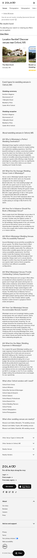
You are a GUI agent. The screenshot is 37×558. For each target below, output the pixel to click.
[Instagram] (13, 492)
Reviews (4, 509)
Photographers (14, 8)
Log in (4, 474)
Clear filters (4, 34)
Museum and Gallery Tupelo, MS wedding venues (17, 425)
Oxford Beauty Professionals (11, 398)
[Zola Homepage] (10, 3)
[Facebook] (3, 492)
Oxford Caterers (7, 395)
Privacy (4, 532)
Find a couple (6, 477)
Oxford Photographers (9, 412)
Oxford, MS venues (8, 13)
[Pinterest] (6, 492)
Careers (4, 512)
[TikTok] (16, 492)
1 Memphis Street (7, 100)
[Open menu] (3, 3)
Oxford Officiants (7, 387)
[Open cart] (34, 3)
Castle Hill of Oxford (8, 105)
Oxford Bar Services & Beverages (12, 390)
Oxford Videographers (9, 409)
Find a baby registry (8, 480)
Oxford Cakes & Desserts (10, 393)
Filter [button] (20, 553)
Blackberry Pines (7, 102)
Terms (4, 535)
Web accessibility (7, 541)
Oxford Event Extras (8, 384)
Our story (5, 505)
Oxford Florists (6, 407)
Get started (9, 486)
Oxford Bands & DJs (8, 401)
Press (4, 515)
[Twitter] (10, 492)
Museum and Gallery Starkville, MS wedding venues (18, 428)
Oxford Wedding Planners (10, 404)
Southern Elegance (8, 94)
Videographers (25, 8)
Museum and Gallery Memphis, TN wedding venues (18, 423)
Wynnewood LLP (7, 97)
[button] (24, 48)
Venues (4, 8)
